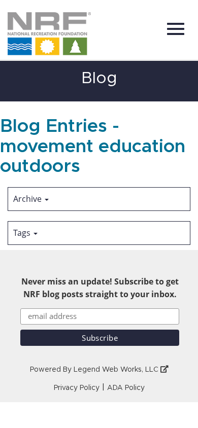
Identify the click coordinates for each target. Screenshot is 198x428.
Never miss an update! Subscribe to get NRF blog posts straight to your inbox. (100, 288)
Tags (22, 232)
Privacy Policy (77, 387)
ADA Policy (126, 387)
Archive (28, 198)
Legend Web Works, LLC (117, 369)
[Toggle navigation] (175, 29)
